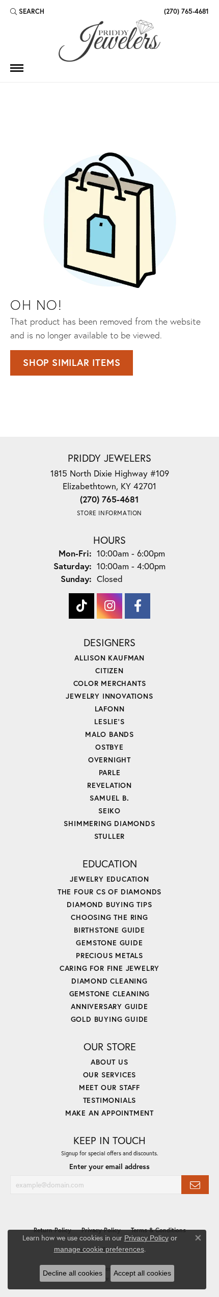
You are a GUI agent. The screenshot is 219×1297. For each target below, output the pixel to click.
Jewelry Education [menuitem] (109, 879)
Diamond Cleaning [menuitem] (109, 981)
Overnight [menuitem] (109, 759)
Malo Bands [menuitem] (109, 734)
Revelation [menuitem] (109, 785)
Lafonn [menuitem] (110, 708)
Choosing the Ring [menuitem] (109, 917)
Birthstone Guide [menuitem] (109, 930)
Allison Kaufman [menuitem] (109, 658)
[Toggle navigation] (17, 68)
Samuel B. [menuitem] (109, 798)
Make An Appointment (109, 1113)
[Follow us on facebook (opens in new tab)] (137, 606)
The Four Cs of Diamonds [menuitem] (109, 891)
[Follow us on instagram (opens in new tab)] (109, 606)
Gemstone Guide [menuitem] (109, 942)
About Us (109, 1062)
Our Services (109, 1074)
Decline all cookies (72, 1273)
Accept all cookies (142, 1273)
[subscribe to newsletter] (195, 1184)
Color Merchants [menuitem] (109, 683)
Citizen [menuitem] (109, 670)
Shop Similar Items (71, 362)
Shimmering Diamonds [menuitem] (109, 823)
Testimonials (109, 1100)
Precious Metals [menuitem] (109, 955)
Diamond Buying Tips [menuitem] (109, 904)
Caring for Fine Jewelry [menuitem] (109, 968)
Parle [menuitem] (110, 772)
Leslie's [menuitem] (109, 721)
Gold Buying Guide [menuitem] (110, 1019)
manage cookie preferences (99, 1249)
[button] (27, 11)
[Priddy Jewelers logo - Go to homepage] (109, 41)
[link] (185, 11)
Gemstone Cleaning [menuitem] (109, 993)
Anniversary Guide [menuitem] (109, 1006)
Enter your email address (109, 1166)
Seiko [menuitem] (109, 810)
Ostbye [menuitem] (109, 747)
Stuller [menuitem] (109, 836)
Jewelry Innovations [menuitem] (109, 696)
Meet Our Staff (109, 1087)
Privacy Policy (146, 1238)
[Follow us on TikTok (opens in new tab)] (81, 606)
